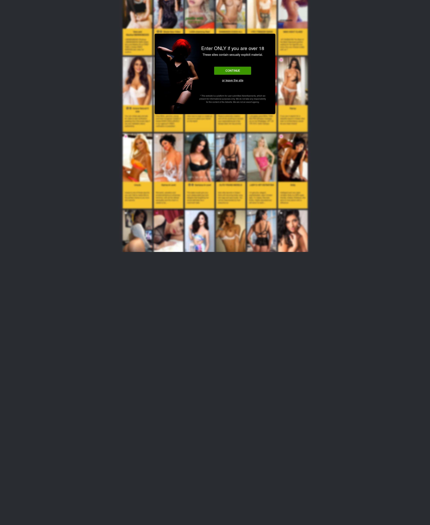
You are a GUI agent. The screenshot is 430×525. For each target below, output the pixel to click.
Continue (232, 70)
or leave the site (232, 80)
